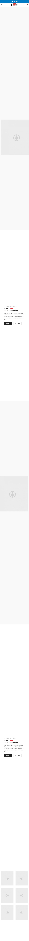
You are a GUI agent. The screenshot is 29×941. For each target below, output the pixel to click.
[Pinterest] (14, 1)
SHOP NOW (17, 323)
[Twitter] (12, 1)
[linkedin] (16, 1)
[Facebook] (11, 1)
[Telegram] (18, 1)
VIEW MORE (8, 323)
